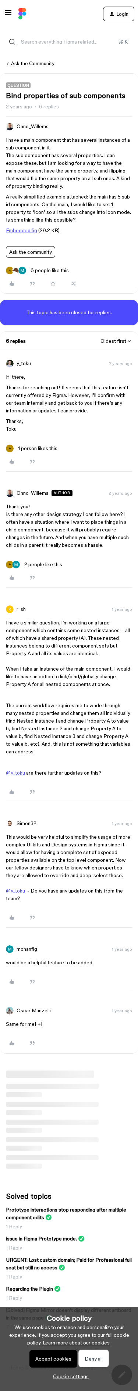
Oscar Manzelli (34, 1010)
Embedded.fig (21, 230)
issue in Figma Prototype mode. (41, 1239)
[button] (8, 15)
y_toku (24, 363)
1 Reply (14, 1226)
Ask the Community (32, 63)
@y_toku (15, 773)
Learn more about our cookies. (77, 1343)
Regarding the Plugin (29, 1289)
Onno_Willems (33, 126)
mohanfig (27, 949)
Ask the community (30, 252)
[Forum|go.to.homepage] (22, 14)
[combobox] (69, 41)
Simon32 (26, 823)
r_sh (21, 609)
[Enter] (12, 41)
